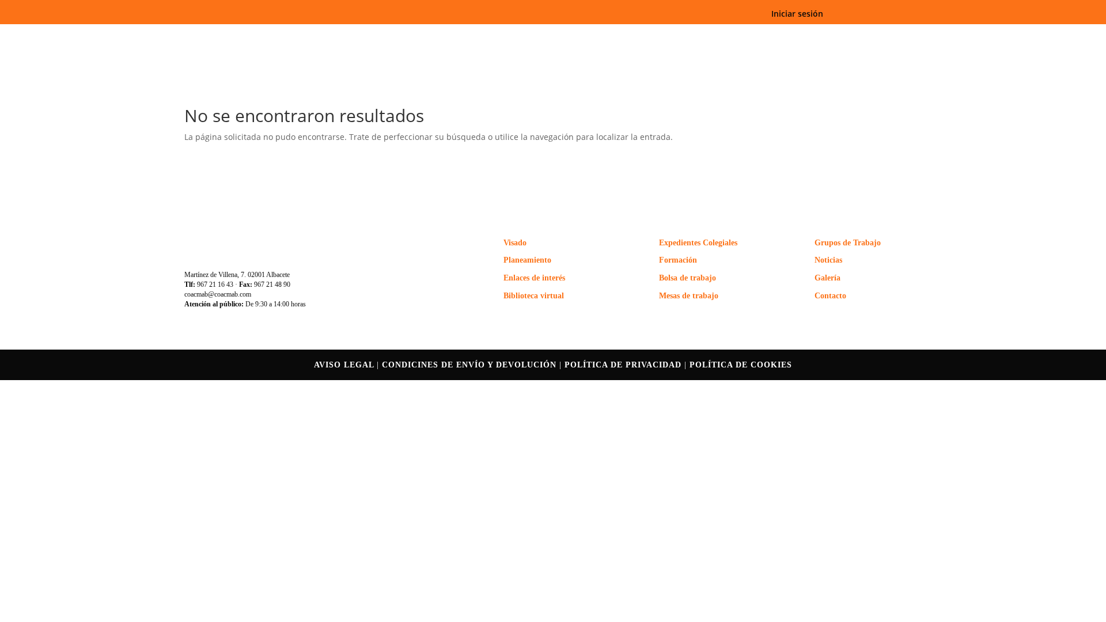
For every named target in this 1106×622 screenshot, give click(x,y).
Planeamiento (527, 260)
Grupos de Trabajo (848, 242)
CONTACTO (890, 41)
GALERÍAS (825, 41)
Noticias (828, 260)
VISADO (634, 41)
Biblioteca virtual (533, 295)
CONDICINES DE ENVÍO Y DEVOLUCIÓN (470, 365)
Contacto (830, 295)
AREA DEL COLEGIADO (554, 41)
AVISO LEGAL (345, 365)
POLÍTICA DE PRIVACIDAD (623, 365)
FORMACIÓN (697, 41)
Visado (515, 242)
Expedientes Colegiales (698, 242)
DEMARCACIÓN (459, 41)
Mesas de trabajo (688, 295)
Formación (678, 260)
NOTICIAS (763, 41)
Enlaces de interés (534, 278)
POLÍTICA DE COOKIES (741, 365)
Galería (827, 278)
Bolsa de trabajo (687, 278)
